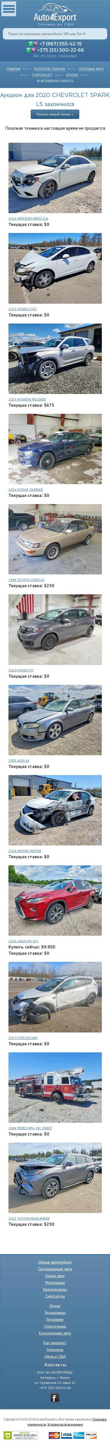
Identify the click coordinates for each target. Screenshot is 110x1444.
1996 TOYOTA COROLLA (26, 580)
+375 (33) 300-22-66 (60, 50)
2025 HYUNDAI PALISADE (27, 399)
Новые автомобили (55, 1262)
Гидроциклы (55, 1312)
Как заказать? (55, 1342)
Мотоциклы (55, 1282)
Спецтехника (55, 1326)
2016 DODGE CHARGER (25, 489)
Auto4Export (55, 13)
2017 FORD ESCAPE (23, 1038)
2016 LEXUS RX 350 (23, 941)
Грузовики (55, 1319)
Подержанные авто (55, 1268)
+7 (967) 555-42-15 (60, 43)
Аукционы (55, 1349)
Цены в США (55, 1356)
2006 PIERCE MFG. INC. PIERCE (30, 1128)
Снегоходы (55, 1296)
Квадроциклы (55, 1289)
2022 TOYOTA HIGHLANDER (29, 1218)
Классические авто (55, 1333)
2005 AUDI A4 (18, 760)
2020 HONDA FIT (21, 670)
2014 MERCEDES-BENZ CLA (28, 218)
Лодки (55, 1305)
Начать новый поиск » (55, 114)
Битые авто (55, 1275)
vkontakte (55, 1397)
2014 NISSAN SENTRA (24, 851)
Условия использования (65, 1424)
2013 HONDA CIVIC (22, 309)
